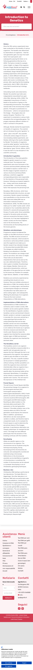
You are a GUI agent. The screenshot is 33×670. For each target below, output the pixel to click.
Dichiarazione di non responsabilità (9, 567)
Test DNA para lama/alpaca (22, 554)
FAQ (4, 561)
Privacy (5, 563)
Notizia (20, 568)
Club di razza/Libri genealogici (24, 562)
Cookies (20, 619)
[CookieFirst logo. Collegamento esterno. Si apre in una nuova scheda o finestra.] (2, 647)
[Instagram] (22, 608)
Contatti (20, 571)
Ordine (5, 540)
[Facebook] (19, 608)
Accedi (5, 571)
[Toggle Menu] (29, 7)
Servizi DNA (22, 558)
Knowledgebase (11, 35)
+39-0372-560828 (24, 592)
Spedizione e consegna (7, 547)
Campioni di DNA (8, 543)
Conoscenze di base (7, 557)
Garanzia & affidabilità (6, 552)
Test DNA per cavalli (22, 544)
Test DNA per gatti (24, 540)
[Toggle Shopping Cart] (21, 7)
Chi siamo (21, 566)
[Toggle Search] (24, 7)
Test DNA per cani (24, 538)
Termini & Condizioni (17, 617)
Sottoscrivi (8, 598)
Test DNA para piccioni (22, 549)
